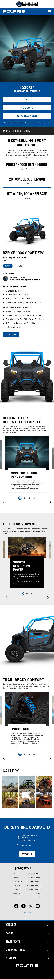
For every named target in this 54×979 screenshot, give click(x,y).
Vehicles (10, 925)
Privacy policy (27, 912)
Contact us (27, 854)
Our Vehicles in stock (27, 115)
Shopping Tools (15, 950)
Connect (10, 958)
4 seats (19, 266)
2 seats (7, 266)
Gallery (27, 131)
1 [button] (20, 498)
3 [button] (29, 498)
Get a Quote (27, 107)
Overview (6, 131)
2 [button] (24, 498)
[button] (4, 502)
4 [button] (34, 498)
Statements (12, 941)
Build (27, 99)
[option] (27, 465)
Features (17, 131)
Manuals (10, 933)
